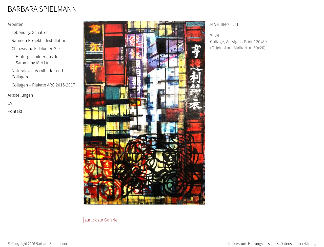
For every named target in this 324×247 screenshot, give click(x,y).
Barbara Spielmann (42, 9)
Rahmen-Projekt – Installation (39, 40)
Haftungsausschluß (263, 243)
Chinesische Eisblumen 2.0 (36, 48)
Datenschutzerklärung (298, 243)
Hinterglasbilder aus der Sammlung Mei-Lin (38, 59)
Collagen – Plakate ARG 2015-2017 (43, 85)
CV (10, 103)
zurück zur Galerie (101, 220)
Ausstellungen (20, 95)
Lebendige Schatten (30, 32)
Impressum (237, 243)
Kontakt (15, 111)
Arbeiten (15, 24)
